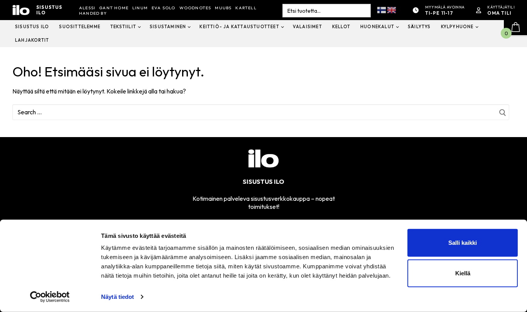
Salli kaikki (462, 242)
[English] (392, 9)
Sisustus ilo (49, 10)
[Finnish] (382, 9)
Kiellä (462, 273)
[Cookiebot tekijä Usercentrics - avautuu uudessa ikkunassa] (50, 297)
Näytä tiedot (117, 296)
